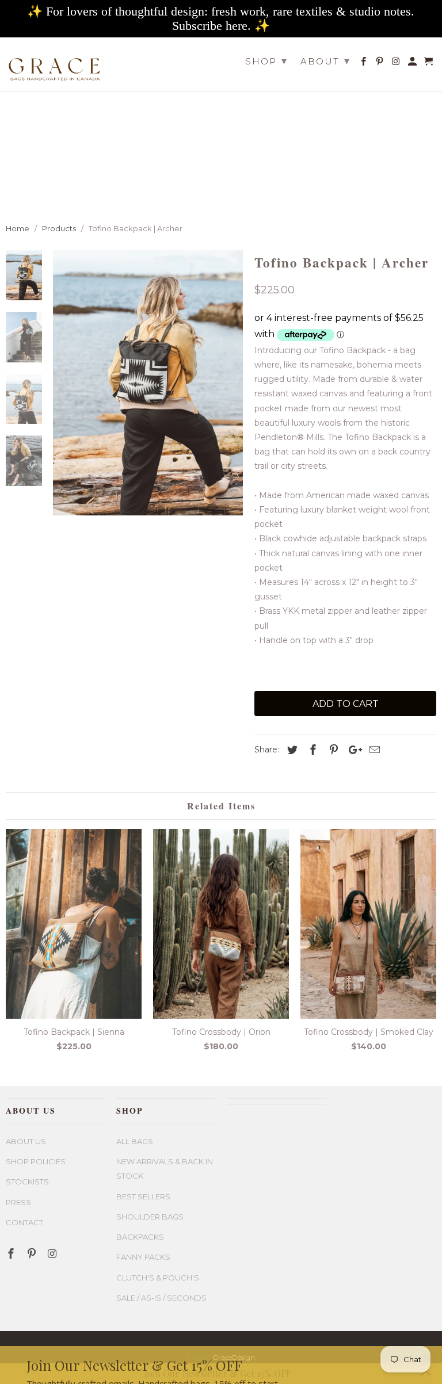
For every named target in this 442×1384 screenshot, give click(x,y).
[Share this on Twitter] (290, 750)
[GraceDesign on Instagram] (397, 63)
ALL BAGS (134, 1141)
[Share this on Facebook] (311, 750)
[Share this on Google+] (352, 750)
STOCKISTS (27, 1181)
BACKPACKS (140, 1236)
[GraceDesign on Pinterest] (380, 63)
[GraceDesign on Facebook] (364, 63)
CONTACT (24, 1222)
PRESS (18, 1202)
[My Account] (413, 63)
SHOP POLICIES (36, 1161)
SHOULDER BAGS (150, 1216)
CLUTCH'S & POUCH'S (157, 1277)
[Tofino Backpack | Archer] (148, 382)
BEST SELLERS (143, 1196)
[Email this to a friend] (373, 750)
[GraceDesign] (55, 64)
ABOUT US (26, 1141)
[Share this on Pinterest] (332, 750)
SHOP (266, 61)
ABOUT (325, 61)
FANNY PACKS (143, 1256)
